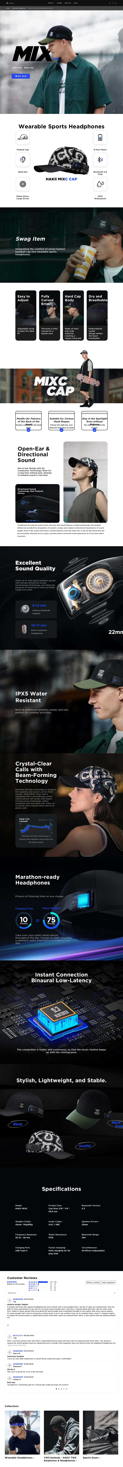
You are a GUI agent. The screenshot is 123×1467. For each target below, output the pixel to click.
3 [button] (61, 1389)
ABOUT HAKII (68, 3)
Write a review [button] (93, 1282)
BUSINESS (59, 3)
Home (7, 8)
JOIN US (76, 3)
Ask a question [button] (108, 1282)
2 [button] (58, 1389)
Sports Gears (91, 1457)
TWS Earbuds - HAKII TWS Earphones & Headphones (60, 1459)
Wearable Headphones (19, 8)
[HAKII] (10, 3)
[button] (33, 1282)
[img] (18, 1299)
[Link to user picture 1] (8, 1325)
